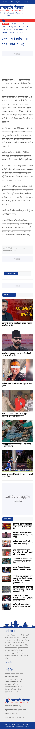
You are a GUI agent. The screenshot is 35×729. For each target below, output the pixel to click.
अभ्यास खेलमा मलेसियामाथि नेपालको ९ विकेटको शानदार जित (17, 475)
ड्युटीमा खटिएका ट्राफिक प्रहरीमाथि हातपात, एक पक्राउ (22, 605)
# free (12, 33)
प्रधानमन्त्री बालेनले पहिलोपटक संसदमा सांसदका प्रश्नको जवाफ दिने (17, 324)
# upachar (22, 24)
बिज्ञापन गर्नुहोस (15, 2)
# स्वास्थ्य (21, 27)
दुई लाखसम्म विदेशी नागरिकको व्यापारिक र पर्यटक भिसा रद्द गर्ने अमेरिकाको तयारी (23, 589)
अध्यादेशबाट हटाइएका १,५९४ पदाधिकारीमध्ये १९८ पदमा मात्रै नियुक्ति (16, 354)
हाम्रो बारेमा (6, 2)
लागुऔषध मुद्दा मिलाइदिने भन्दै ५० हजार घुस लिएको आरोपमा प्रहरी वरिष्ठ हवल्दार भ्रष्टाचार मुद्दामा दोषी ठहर (22, 579)
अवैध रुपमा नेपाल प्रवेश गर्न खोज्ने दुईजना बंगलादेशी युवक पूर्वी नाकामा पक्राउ (15, 415)
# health (20, 33)
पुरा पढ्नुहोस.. (8, 662)
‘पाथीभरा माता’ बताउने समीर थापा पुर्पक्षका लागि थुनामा (17, 385)
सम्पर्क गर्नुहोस (26, 2)
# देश (14, 24)
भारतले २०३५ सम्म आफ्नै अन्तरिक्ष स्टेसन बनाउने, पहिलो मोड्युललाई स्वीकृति (22, 598)
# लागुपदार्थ (12, 27)
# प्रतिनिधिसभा (18, 30)
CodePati (26, 727)
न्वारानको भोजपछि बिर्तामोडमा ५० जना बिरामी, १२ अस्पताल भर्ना (16, 445)
